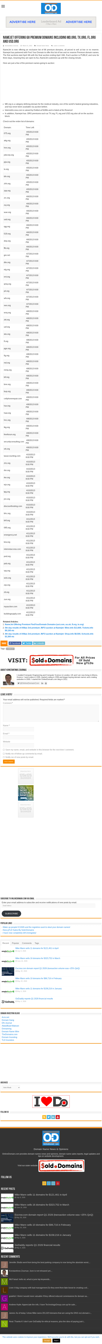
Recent (5, 943)
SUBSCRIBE (11, 913)
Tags (37, 943)
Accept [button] (47, 1341)
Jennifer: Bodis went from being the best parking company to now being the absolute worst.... (49, 1262)
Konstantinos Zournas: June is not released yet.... (30, 1271)
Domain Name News (43, 45)
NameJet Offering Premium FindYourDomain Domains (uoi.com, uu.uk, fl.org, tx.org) (44, 624)
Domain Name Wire (10, 1031)
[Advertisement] (51, 84)
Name (6, 725)
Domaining (6, 1029)
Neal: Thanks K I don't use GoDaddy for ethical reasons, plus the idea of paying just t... (47, 1321)
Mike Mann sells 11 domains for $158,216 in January (38, 989)
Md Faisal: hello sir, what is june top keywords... (30, 1279)
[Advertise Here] (51, 22)
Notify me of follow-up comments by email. (24, 754)
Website (6, 742)
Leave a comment (59, 45)
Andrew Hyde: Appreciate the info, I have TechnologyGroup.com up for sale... (42, 1305)
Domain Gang (8, 1020)
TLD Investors (8, 1040)
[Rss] (44, 1117)
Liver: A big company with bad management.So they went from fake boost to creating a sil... (49, 1288)
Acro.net (5, 1017)
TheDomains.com (9, 1034)
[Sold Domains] (51, 660)
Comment (8, 703)
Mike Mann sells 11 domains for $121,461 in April (37, 948)
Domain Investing (9, 1037)
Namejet (10, 649)
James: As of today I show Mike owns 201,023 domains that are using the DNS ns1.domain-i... (50, 1313)
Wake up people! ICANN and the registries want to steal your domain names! (36, 927)
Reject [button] (56, 1341)
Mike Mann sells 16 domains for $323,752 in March (37, 958)
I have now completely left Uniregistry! (19, 933)
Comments (27, 943)
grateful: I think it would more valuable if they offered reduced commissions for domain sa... (48, 1296)
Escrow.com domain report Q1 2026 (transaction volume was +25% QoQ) (47, 968)
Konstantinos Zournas (11, 45)
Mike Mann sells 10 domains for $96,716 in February (38, 978)
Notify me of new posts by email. (19, 757)
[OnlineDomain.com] (51, 8)
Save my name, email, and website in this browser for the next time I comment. (39, 750)
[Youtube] (58, 1117)
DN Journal (7, 1023)
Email (6, 734)
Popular (15, 943)
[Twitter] (49, 1117)
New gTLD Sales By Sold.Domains (18, 930)
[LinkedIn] (53, 1117)
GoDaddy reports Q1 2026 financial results (34, 999)
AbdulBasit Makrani (10, 1026)
